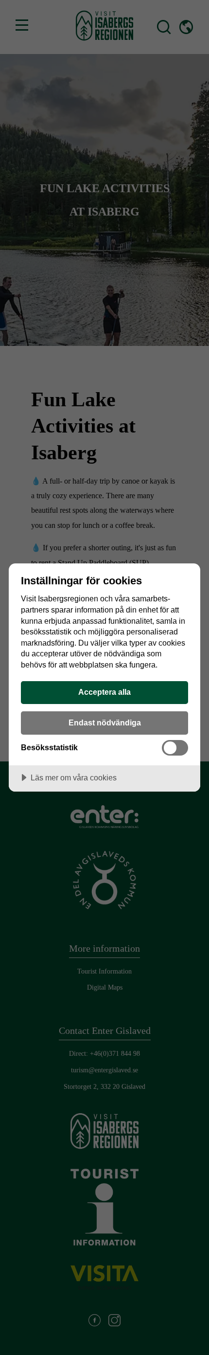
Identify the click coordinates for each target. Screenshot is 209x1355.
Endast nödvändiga (105, 722)
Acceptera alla (104, 691)
